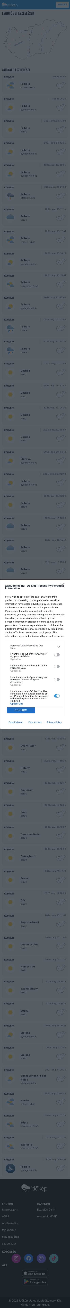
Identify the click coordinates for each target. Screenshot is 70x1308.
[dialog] (35, 654)
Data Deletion (15, 722)
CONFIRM (21, 710)
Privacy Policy (54, 722)
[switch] (57, 654)
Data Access (35, 722)
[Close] (63, 586)
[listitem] (35, 646)
